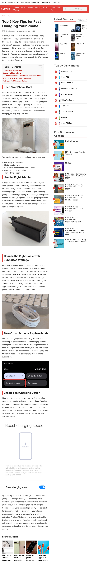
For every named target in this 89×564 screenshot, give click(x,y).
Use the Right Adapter (13, 73)
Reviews (30, 8)
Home (4, 2)
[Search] (65, 9)
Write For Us (46, 2)
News (23, 8)
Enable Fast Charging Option (16, 81)
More (59, 8)
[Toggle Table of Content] (39, 67)
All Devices (81, 20)
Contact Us (56, 2)
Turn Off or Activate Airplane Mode (18, 78)
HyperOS (46, 8)
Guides (37, 8)
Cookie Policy (35, 2)
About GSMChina (13, 2)
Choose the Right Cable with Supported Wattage (23, 75)
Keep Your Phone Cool (13, 70)
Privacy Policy (25, 2)
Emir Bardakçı (10, 31)
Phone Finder (16, 9)
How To (53, 9)
